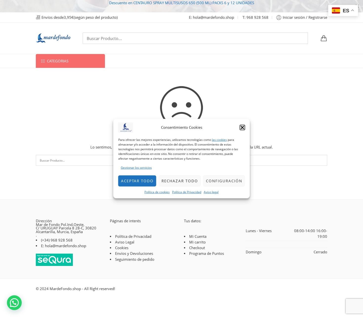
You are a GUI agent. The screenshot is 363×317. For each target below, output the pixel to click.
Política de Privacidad (186, 192)
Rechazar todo (179, 180)
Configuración (224, 180)
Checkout (197, 247)
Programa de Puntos (206, 253)
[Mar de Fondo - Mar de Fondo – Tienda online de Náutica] (53, 38)
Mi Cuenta (197, 236)
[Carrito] (323, 38)
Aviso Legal (124, 242)
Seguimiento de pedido (134, 259)
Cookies (121, 247)
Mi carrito (197, 242)
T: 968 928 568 (255, 17)
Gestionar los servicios (136, 168)
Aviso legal (211, 192)
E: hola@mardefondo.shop (211, 17)
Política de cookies (157, 192)
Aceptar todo (137, 180)
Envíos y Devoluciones (134, 253)
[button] (242, 127)
